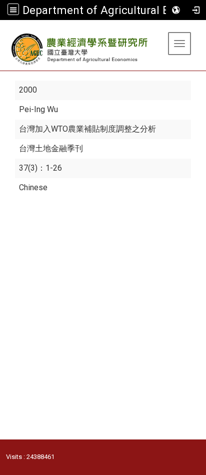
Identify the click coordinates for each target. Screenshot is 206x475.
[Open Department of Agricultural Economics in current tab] (80, 49)
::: (4, 32)
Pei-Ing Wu (38, 109)
